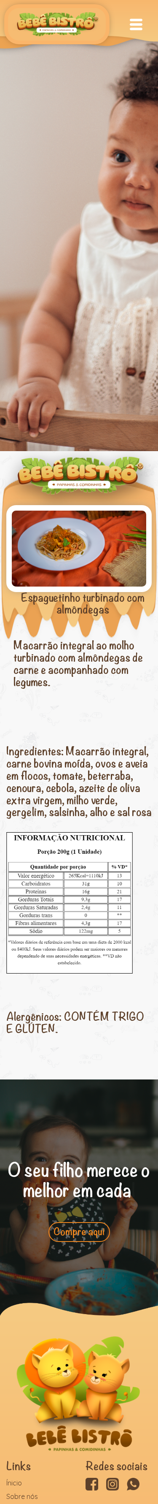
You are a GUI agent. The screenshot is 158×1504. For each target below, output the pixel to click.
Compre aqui (79, 1252)
